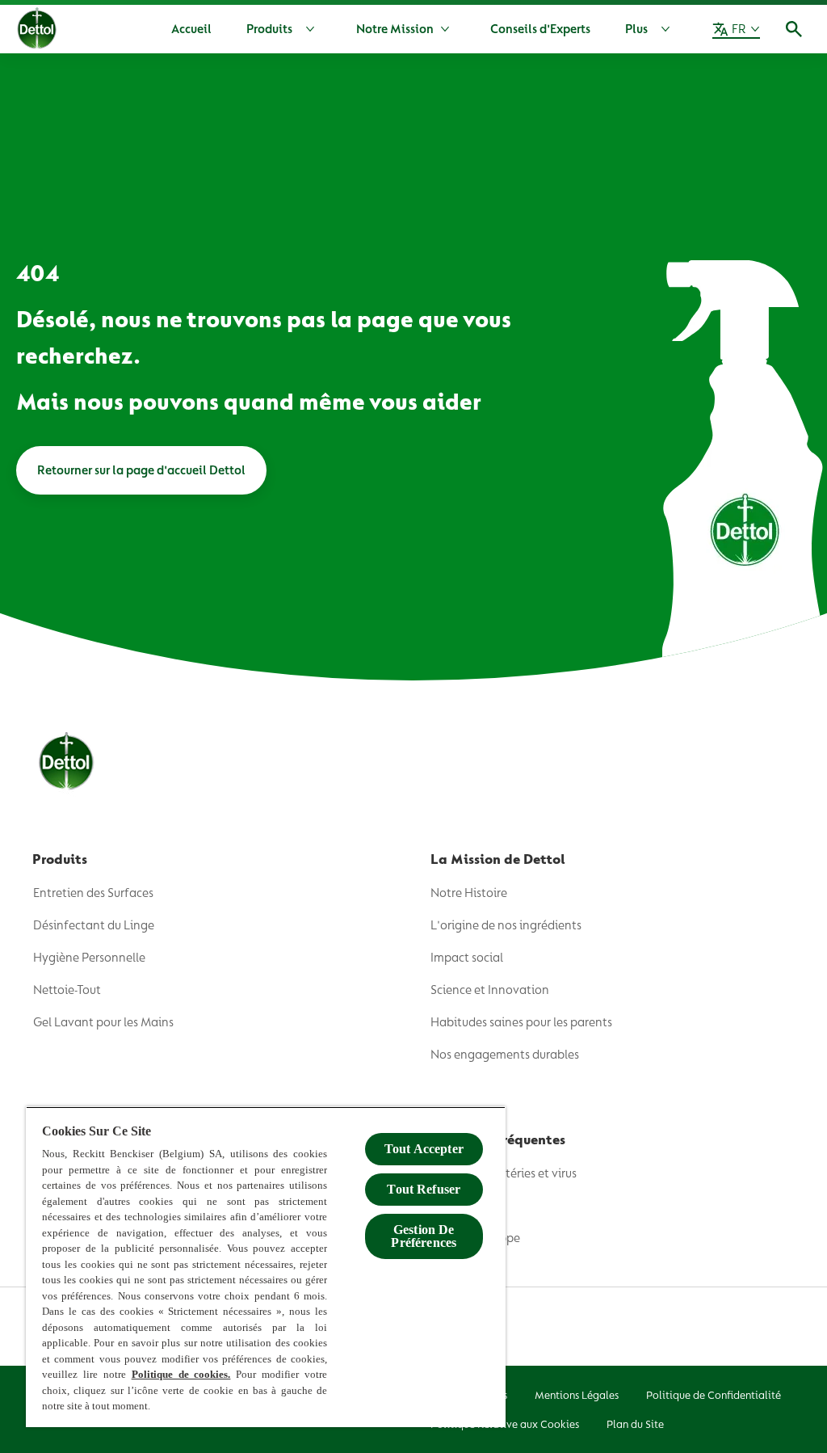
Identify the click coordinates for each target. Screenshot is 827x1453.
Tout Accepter (424, 1149)
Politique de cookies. (181, 1374)
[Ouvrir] (794, 29)
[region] (266, 1266)
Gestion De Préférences (423, 1236)
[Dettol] (36, 30)
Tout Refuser (423, 1189)
